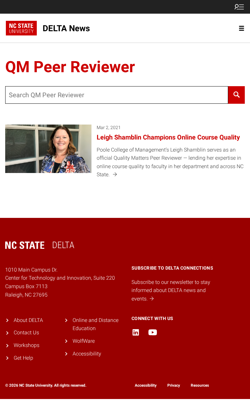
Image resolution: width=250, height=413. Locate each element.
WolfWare (84, 341)
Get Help (23, 358)
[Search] (236, 95)
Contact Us (26, 332)
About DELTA (28, 320)
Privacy (173, 385)
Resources (200, 385)
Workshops (26, 345)
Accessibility (87, 354)
